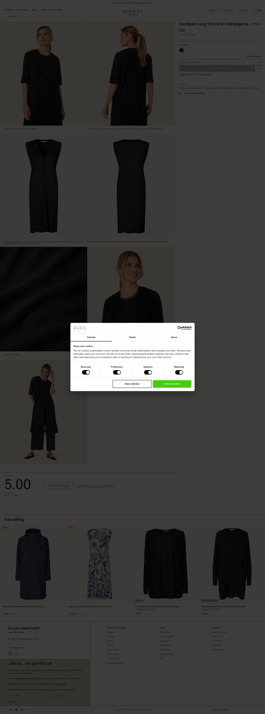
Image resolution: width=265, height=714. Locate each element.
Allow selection (132, 384)
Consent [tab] (91, 337)
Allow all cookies (172, 384)
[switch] (117, 372)
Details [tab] (132, 337)
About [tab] (174, 337)
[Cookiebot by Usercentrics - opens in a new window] (179, 328)
